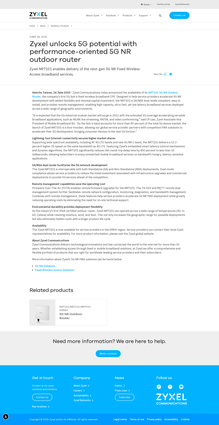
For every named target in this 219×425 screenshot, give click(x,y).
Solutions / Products (60, 25)
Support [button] (145, 15)
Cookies (185, 419)
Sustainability (81, 395)
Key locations (39, 406)
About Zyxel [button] (94, 15)
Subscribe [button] (124, 397)
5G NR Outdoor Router (70, 316)
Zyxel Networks (82, 400)
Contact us (179, 15)
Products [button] (129, 15)
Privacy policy (154, 419)
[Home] (38, 15)
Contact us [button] (42, 397)
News (42, 25)
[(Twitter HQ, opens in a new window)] (170, 387)
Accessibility (171, 419)
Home (32, 25)
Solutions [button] (113, 15)
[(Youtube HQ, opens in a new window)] (181, 387)
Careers (78, 390)
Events (118, 385)
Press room (121, 390)
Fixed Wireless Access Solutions (54, 270)
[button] (160, 15)
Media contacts (108, 353)
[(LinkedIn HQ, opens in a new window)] (159, 387)
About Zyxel (80, 385)
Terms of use (137, 419)
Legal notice (120, 419)
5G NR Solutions (45, 266)
